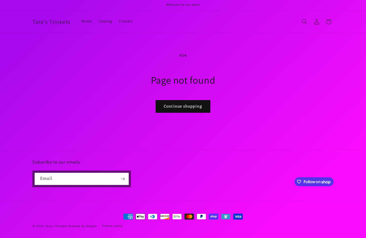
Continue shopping (183, 106)
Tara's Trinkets (56, 226)
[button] (304, 22)
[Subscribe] (123, 179)
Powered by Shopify (82, 226)
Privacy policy (112, 226)
